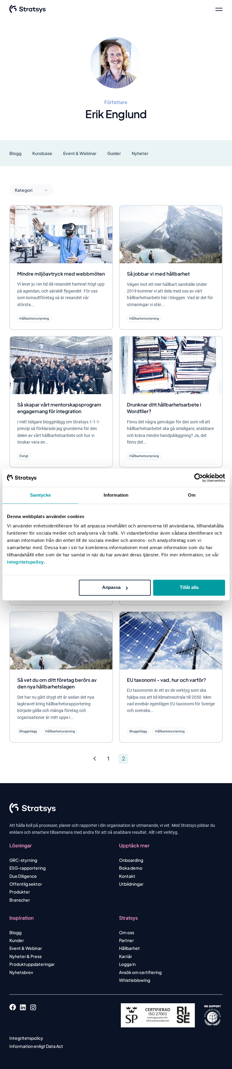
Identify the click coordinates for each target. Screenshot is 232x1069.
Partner (126, 940)
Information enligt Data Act (36, 1046)
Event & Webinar (79, 153)
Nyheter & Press (25, 956)
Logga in (127, 964)
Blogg (15, 153)
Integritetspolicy (26, 1038)
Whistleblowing (134, 980)
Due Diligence (23, 876)
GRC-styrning (23, 860)
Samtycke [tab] (40, 495)
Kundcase (42, 153)
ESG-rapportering (27, 868)
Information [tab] (116, 495)
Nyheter (140, 153)
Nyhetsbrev (21, 972)
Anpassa (111, 587)
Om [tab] (191, 495)
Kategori (24, 190)
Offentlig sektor (25, 884)
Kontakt (127, 876)
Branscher (19, 900)
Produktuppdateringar (32, 964)
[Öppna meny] (219, 9)
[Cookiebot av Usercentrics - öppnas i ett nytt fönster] (198, 477)
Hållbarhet (129, 948)
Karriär (125, 956)
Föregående (95, 758)
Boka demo (130, 868)
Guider (114, 153)
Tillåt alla (189, 587)
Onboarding (131, 860)
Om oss (126, 932)
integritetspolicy (25, 562)
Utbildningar (131, 884)
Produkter (19, 891)
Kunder (16, 940)
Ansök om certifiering (140, 972)
